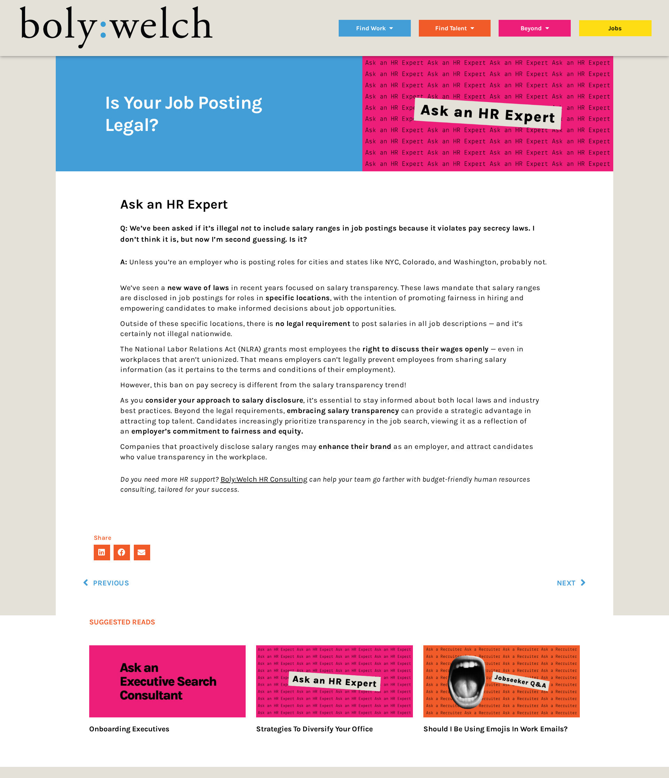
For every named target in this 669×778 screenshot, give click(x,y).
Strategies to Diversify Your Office (314, 728)
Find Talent (451, 28)
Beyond (531, 28)
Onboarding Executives (129, 728)
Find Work (371, 28)
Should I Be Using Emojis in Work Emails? (495, 728)
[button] (102, 552)
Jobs (615, 28)
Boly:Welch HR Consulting (264, 479)
